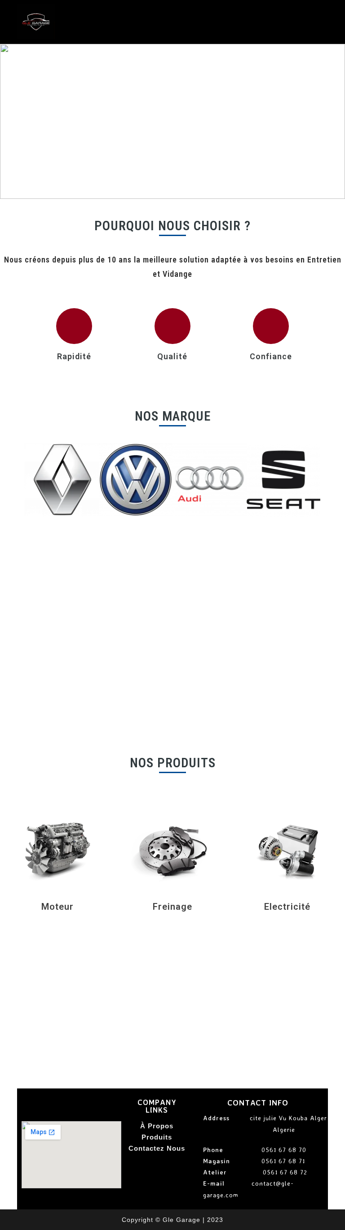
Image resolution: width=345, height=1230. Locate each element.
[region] (172, 121)
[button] (9, 121)
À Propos (156, 1126)
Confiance (271, 356)
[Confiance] (271, 326)
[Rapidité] (74, 326)
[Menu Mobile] (325, 20)
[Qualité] (172, 326)
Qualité (172, 356)
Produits (157, 1137)
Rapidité (74, 356)
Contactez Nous (156, 1148)
